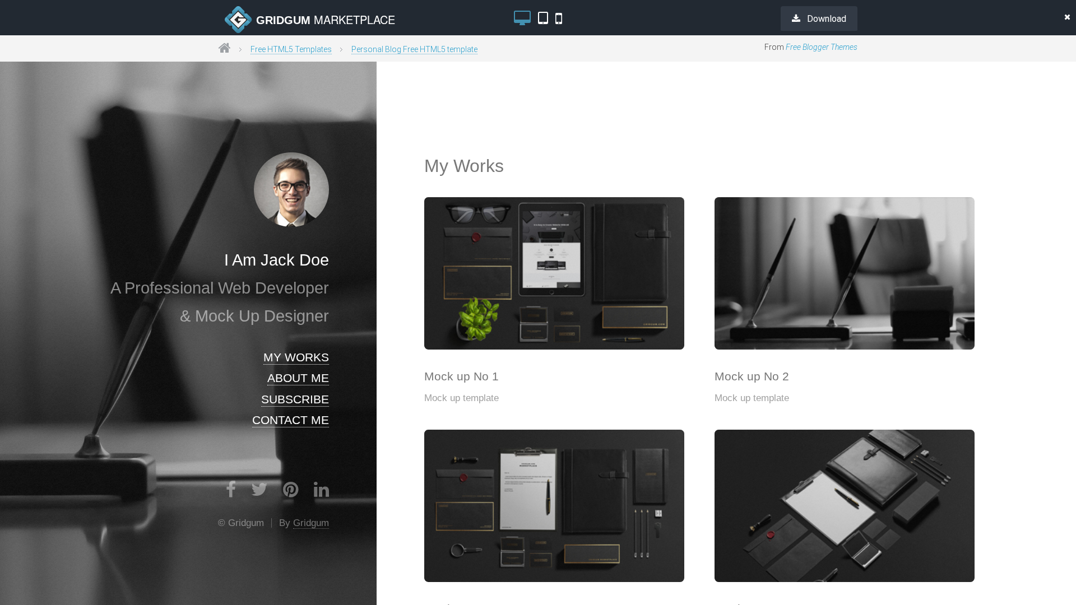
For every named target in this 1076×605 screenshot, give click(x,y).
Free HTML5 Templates (291, 49)
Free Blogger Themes (821, 47)
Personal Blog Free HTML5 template (414, 49)
